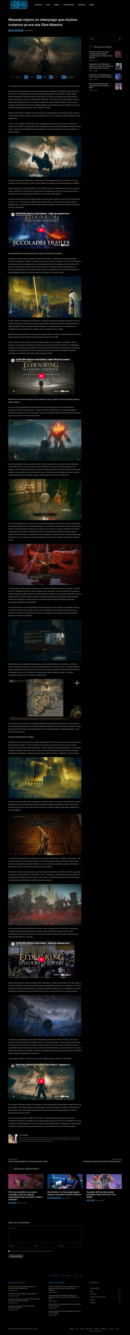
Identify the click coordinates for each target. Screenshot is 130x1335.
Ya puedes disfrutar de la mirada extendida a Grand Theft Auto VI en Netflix (99, 86)
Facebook (55, 1275)
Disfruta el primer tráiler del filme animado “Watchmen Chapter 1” (102, 1161)
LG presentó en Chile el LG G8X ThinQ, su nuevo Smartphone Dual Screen (21, 1307)
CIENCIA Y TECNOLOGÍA (54, 1198)
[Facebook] (49, 1275)
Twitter (81, 1275)
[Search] (120, 39)
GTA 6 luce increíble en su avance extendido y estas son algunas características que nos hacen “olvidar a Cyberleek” (100, 55)
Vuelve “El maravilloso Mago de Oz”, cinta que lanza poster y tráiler (27, 1161)
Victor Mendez (23, 1135)
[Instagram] (62, 1275)
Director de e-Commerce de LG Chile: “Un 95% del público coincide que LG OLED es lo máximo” (24, 1300)
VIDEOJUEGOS (19, 30)
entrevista (16, 202)
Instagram (68, 1275)
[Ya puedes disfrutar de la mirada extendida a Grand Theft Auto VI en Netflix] (118, 86)
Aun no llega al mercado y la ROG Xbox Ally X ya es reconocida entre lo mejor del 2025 (22, 1287)
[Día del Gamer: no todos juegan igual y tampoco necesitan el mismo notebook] (118, 76)
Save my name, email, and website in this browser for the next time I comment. (32, 1251)
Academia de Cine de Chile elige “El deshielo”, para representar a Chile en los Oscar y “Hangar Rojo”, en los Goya (101, 66)
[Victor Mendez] (12, 1138)
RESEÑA (11, 30)
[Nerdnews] (18, 5)
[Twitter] (76, 1275)
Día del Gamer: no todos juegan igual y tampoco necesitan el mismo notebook (100, 76)
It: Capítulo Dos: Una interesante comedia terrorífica (22, 1294)
